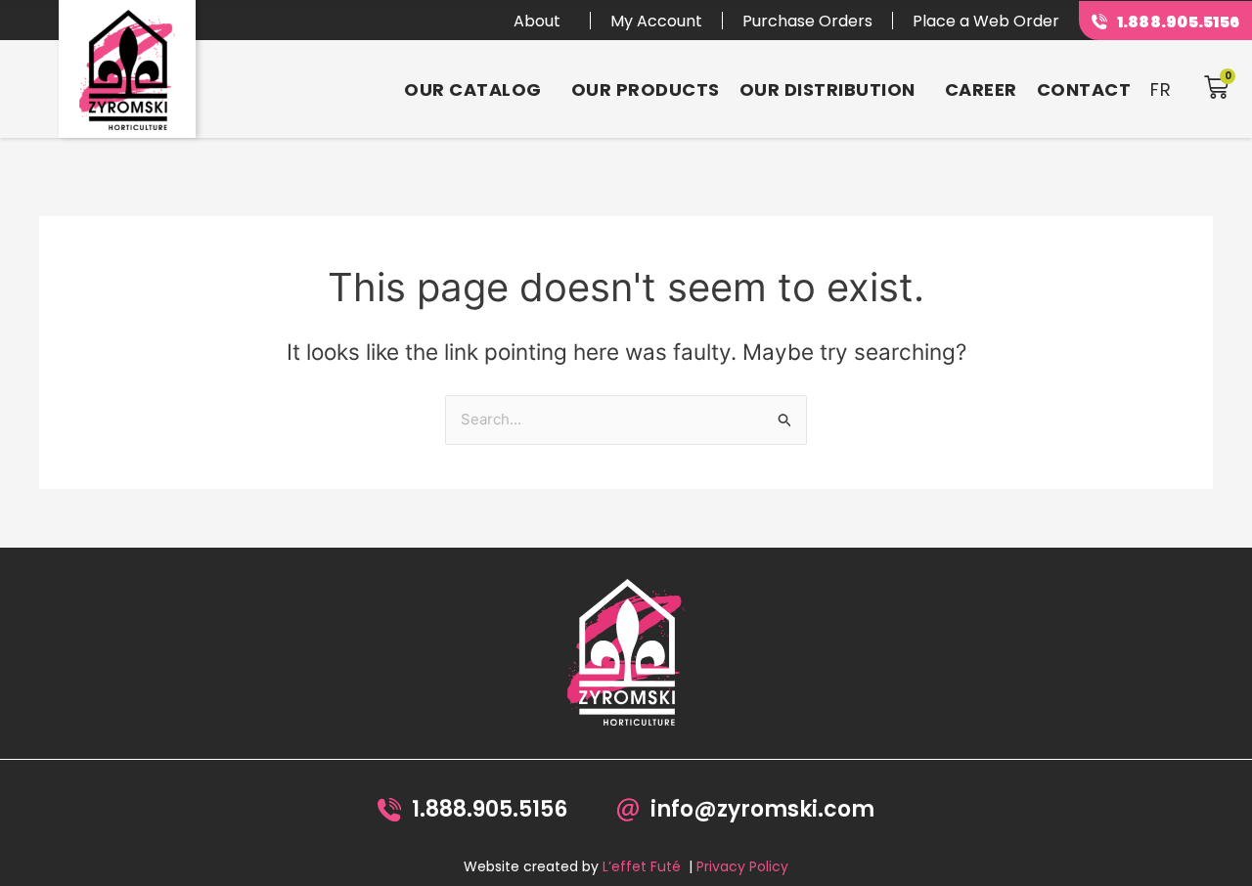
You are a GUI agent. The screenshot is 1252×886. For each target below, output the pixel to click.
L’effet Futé (642, 866)
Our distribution (827, 89)
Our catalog (473, 89)
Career (981, 89)
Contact (1084, 89)
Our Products (645, 89)
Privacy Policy (742, 866)
